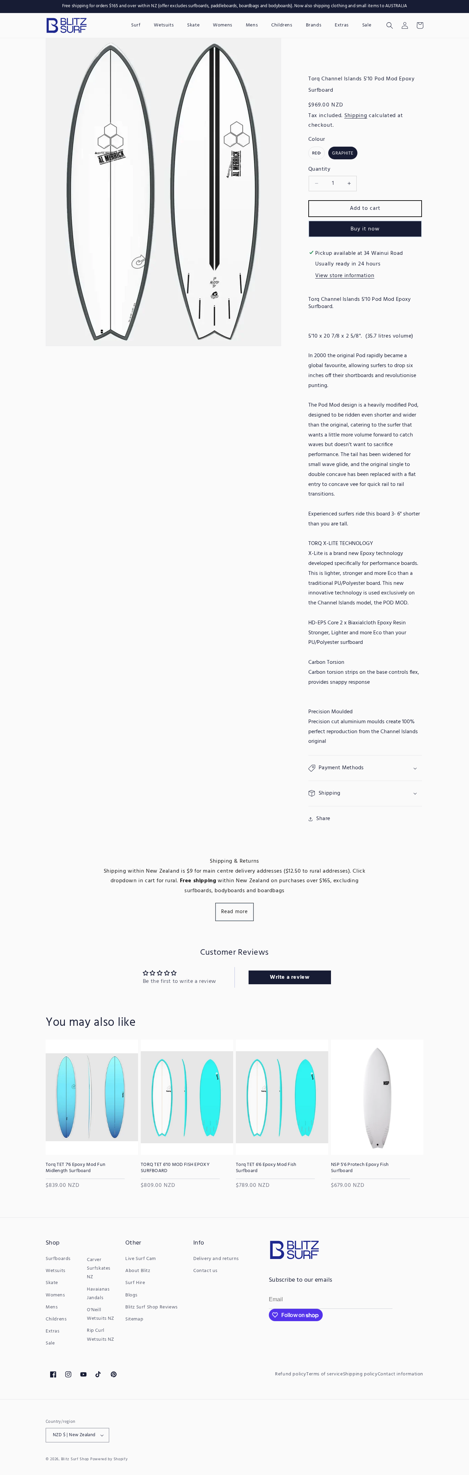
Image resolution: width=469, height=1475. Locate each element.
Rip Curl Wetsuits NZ (100, 1335)
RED (318, 154)
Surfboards (58, 1259)
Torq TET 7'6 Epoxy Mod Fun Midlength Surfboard (75, 1168)
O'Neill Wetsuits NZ (100, 1314)
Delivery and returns (216, 1259)
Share (323, 818)
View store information (344, 275)
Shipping (355, 115)
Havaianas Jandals (98, 1293)
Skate (52, 1283)
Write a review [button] (289, 977)
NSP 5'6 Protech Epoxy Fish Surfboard (360, 1168)
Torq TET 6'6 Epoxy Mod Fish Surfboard (266, 1168)
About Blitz (137, 1271)
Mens (52, 1307)
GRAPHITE (343, 153)
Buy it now (365, 229)
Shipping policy (360, 1374)
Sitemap (134, 1319)
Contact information (400, 1374)
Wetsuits (56, 1271)
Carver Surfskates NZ (99, 1268)
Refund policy (290, 1374)
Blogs (131, 1295)
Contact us (205, 1271)
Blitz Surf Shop (75, 1459)
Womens (55, 1295)
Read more (234, 912)
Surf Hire (135, 1283)
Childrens (56, 1319)
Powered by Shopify (109, 1459)
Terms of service (324, 1374)
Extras (53, 1331)
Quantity (319, 169)
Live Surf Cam (140, 1259)
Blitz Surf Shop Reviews (151, 1307)
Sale (50, 1343)
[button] (389, 25)
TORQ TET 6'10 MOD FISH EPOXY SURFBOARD (175, 1168)
